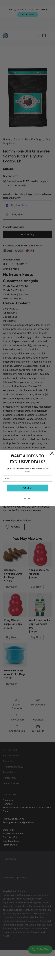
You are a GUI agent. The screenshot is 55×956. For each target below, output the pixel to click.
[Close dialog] (52, 453)
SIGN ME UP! (27, 488)
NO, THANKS (27, 498)
